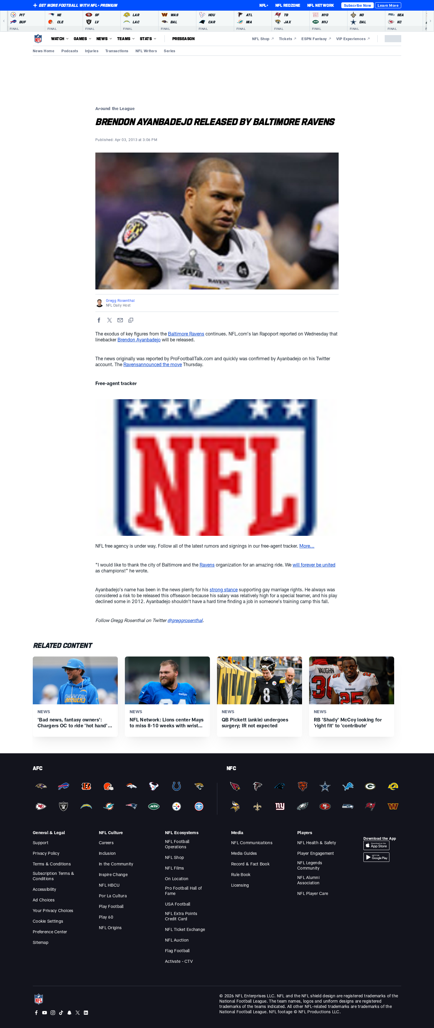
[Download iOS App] (376, 845)
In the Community (116, 863)
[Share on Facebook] (98, 320)
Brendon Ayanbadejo (139, 339)
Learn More (388, 5)
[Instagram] (52, 1012)
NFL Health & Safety (316, 842)
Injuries (91, 51)
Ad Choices (44, 899)
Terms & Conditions (52, 863)
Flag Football (177, 950)
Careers (106, 842)
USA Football (177, 903)
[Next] (430, 21)
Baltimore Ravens (186, 333)
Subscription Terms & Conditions (53, 876)
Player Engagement (315, 853)
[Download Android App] (376, 857)
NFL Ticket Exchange (185, 929)
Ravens (130, 364)
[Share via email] (120, 320)
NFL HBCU (109, 885)
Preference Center (50, 931)
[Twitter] (77, 1012)
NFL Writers (146, 51)
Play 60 (106, 916)
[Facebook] (36, 1012)
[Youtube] (44, 1012)
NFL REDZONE (287, 5)
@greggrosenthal (185, 620)
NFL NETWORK (320, 5)
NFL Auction (177, 939)
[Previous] (3, 21)
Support (40, 842)
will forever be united (314, 564)
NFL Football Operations (177, 844)
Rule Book (241, 874)
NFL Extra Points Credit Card (181, 916)
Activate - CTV (179, 961)
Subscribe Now (357, 5)
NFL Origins (110, 927)
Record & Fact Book (250, 863)
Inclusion (107, 853)
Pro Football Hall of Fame (183, 890)
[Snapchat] (69, 1012)
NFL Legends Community (309, 865)
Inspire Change (113, 874)
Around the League (115, 108)
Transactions (116, 51)
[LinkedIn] (85, 1012)
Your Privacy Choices (53, 910)
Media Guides (244, 853)
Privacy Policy (46, 853)
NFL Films (174, 867)
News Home (43, 51)
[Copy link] (130, 320)
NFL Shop (174, 857)
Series (169, 51)
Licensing (240, 885)
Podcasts (69, 51)
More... (306, 546)
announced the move (160, 364)
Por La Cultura (113, 895)
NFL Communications (252, 842)
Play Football (111, 906)
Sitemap (40, 942)
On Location (176, 878)
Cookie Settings (48, 921)
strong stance (224, 589)
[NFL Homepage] (38, 38)
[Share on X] (109, 320)
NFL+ (264, 5)
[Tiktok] (61, 1012)
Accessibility (44, 889)
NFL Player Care (312, 893)
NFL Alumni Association (308, 880)
